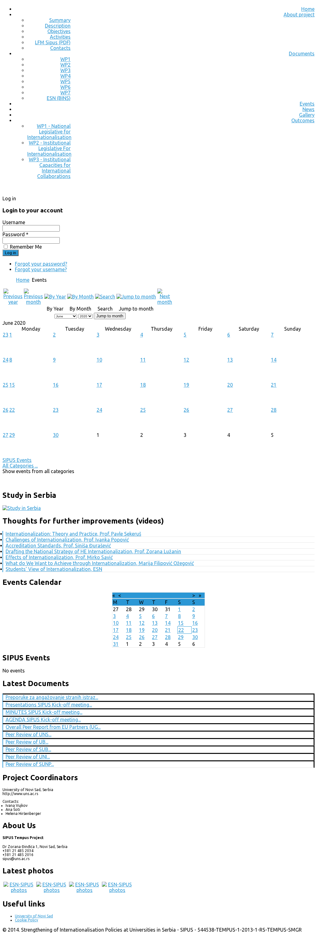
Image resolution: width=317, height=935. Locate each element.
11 (143, 360)
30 (56, 435)
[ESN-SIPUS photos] (18, 890)
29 (12, 435)
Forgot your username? (41, 269)
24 (5, 360)
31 (116, 644)
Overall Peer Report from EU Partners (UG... (53, 727)
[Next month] (164, 302)
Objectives (59, 31)
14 (273, 360)
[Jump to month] (136, 296)
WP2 (65, 64)
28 (273, 410)
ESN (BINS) (59, 98)
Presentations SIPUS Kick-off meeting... (49, 704)
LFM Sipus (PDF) (53, 42)
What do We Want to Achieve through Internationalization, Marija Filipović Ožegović (100, 563)
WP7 (65, 92)
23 (5, 334)
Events (307, 104)
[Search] (105, 296)
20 (230, 385)
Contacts (60, 48)
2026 (167, 595)
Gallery (307, 115)
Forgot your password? (41, 264)
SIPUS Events (17, 460)
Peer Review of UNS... (28, 734)
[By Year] (55, 296)
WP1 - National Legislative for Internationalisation (49, 131)
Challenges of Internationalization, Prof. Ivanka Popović (67, 539)
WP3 (65, 70)
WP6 (65, 87)
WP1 (65, 59)
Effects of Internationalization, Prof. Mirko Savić (59, 557)
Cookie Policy (26, 920)
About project (299, 14)
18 (143, 385)
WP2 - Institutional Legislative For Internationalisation (49, 148)
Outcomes (303, 120)
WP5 (65, 81)
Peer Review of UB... (27, 742)
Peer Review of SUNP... (30, 764)
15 (12, 385)
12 (186, 360)
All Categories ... (20, 465)
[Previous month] (33, 302)
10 (99, 360)
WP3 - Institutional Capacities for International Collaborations (50, 168)
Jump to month (109, 316)
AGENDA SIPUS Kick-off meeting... (43, 719)
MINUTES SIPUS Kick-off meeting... (44, 712)
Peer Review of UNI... (28, 756)
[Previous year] (13, 302)
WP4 (65, 76)
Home (308, 9)
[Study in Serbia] (21, 508)
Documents (302, 53)
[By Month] (80, 296)
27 (230, 410)
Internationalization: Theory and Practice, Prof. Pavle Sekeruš (73, 534)
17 (99, 385)
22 (12, 410)
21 (273, 385)
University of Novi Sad (34, 916)
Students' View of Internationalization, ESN (54, 569)
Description (58, 25)
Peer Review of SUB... (28, 749)
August (152, 595)
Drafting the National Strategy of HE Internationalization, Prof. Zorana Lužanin (93, 551)
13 (230, 360)
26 (5, 410)
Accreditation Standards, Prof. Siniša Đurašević (58, 545)
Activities (60, 37)
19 (186, 385)
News (308, 109)
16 (56, 385)
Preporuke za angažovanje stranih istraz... (52, 697)
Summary (60, 20)
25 (5, 385)
